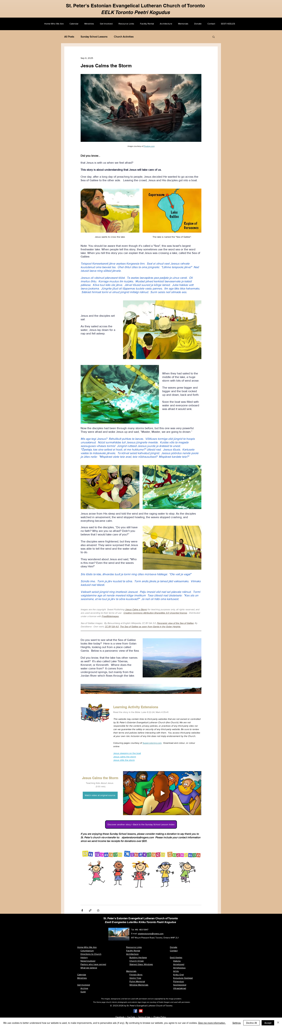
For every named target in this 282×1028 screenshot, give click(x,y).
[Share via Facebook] (82, 910)
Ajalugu (177, 961)
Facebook (120, 1017)
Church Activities (123, 36)
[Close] (278, 1022)
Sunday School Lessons (94, 36)
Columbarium (87, 950)
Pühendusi (178, 981)
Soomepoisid (179, 985)
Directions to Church (90, 954)
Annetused (178, 964)
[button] (213, 36)
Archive (84, 988)
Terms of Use (144, 1017)
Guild (83, 991)
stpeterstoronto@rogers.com (151, 933)
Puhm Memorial (137, 981)
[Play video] (162, 793)
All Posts (69, 36)
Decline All (251, 1022)
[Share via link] (90, 910)
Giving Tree (135, 978)
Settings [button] (236, 1022)
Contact (174, 950)
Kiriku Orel (178, 974)
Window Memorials (138, 985)
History (84, 957)
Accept (267, 1022)
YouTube (131, 1017)
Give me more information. (212, 1022)
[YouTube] (141, 1011)
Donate (173, 947)
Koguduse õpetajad (183, 978)
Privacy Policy (160, 1017)
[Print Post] (98, 910)
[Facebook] (135, 1011)
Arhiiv (176, 971)
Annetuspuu (179, 967)
